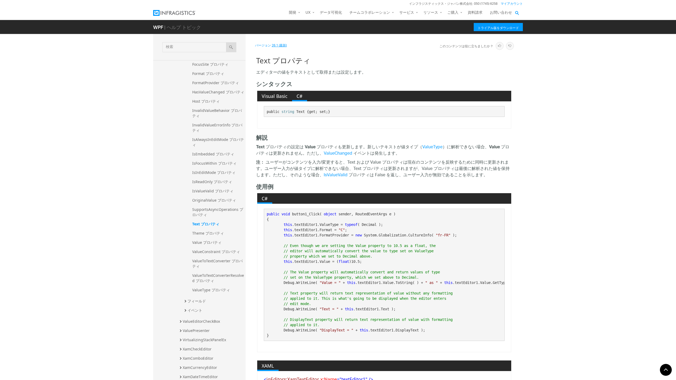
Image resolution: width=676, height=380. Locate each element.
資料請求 (475, 13)
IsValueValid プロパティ (212, 190)
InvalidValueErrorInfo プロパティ (217, 127)
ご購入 (452, 13)
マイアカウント (512, 3)
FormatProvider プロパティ (215, 82)
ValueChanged (338, 153)
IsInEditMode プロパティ (214, 172)
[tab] (274, 96)
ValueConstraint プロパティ (216, 251)
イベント (194, 310)
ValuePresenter (196, 330)
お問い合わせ (501, 13)
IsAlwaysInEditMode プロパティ (218, 142)
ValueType (432, 147)
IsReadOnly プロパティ (212, 181)
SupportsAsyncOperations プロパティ (217, 212)
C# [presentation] (299, 96)
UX (308, 13)
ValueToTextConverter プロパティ (217, 263)
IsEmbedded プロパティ (213, 153)
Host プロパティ (206, 101)
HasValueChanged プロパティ (218, 91)
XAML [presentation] (268, 366)
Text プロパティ (205, 223)
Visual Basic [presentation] (274, 96)
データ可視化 (331, 13)
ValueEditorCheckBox (201, 321)
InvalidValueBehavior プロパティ (217, 113)
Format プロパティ (208, 73)
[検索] (231, 47)
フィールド (196, 300)
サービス (406, 13)
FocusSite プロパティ (210, 64)
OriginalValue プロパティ (214, 200)
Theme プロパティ (208, 233)
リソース (430, 13)
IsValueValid (336, 175)
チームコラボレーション (369, 13)
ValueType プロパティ (211, 289)
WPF (158, 27)
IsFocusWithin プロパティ (214, 163)
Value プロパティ (207, 242)
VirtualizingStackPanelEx (204, 339)
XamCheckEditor (197, 349)
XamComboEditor (198, 358)
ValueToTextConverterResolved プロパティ (218, 278)
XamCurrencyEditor (200, 367)
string (287, 112)
